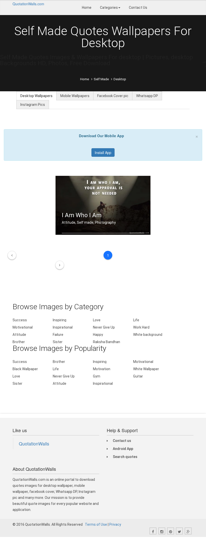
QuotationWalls (34, 443)
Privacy (115, 524)
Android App (123, 449)
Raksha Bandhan (106, 342)
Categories (109, 8)
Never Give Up (104, 327)
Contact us (122, 441)
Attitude (19, 335)
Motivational (23, 327)
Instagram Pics (32, 105)
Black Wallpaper (25, 369)
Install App (103, 152)
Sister (58, 342)
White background (147, 335)
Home (86, 8)
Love (96, 320)
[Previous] (12, 255)
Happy (98, 335)
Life (136, 320)
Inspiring (59, 320)
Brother (19, 342)
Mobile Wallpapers (74, 96)
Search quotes (125, 457)
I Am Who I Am (81, 215)
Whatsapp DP (147, 96)
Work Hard (141, 327)
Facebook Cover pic (112, 96)
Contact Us (138, 8)
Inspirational (63, 327)
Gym (96, 376)
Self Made (101, 79)
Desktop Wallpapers (36, 96)
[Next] (59, 265)
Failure (58, 335)
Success (20, 320)
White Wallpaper (146, 369)
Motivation (101, 369)
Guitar (138, 376)
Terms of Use (96, 524)
